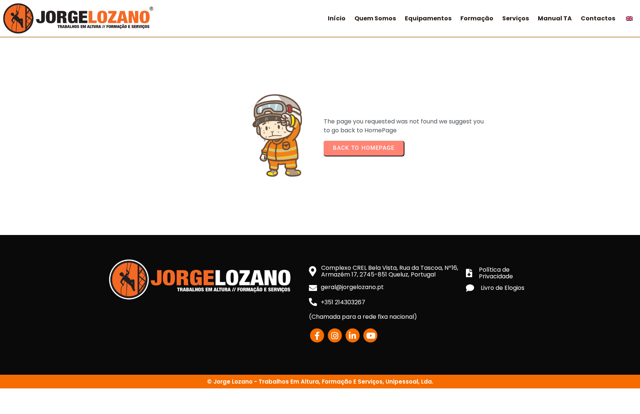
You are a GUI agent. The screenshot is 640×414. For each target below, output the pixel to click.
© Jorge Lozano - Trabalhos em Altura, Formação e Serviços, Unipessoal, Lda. (320, 381)
